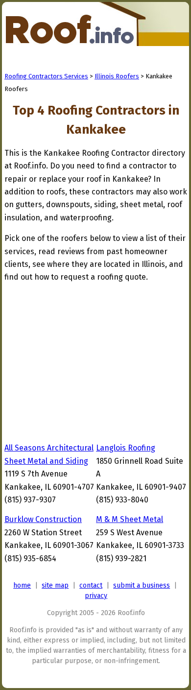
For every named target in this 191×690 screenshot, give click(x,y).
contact (90, 585)
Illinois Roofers (117, 76)
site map (55, 585)
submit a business (141, 585)
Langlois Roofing (125, 447)
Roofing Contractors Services (46, 76)
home (22, 585)
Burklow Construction (43, 519)
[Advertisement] (86, 360)
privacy (96, 596)
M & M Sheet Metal (129, 519)
